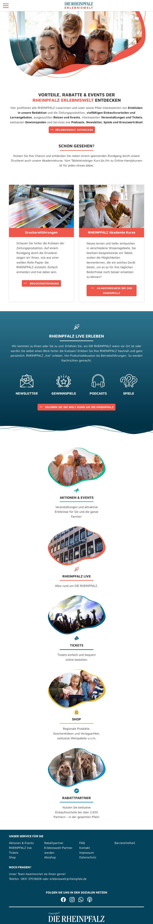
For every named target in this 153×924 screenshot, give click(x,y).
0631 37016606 (31, 878)
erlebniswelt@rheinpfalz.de (68, 878)
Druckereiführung (44, 283)
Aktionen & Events (21, 843)
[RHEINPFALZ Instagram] (72, 900)
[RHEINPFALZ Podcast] (89, 900)
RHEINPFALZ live (20, 847)
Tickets (13, 852)
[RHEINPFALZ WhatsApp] (80, 900)
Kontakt (84, 847)
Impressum (86, 852)
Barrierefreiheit (125, 843)
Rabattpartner (53, 843)
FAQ (82, 843)
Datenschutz (87, 857)
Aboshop (50, 857)
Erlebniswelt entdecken (74, 129)
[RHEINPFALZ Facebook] (63, 900)
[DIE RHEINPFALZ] (76, 921)
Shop (12, 857)
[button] (6, 6)
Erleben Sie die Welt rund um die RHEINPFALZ (79, 407)
